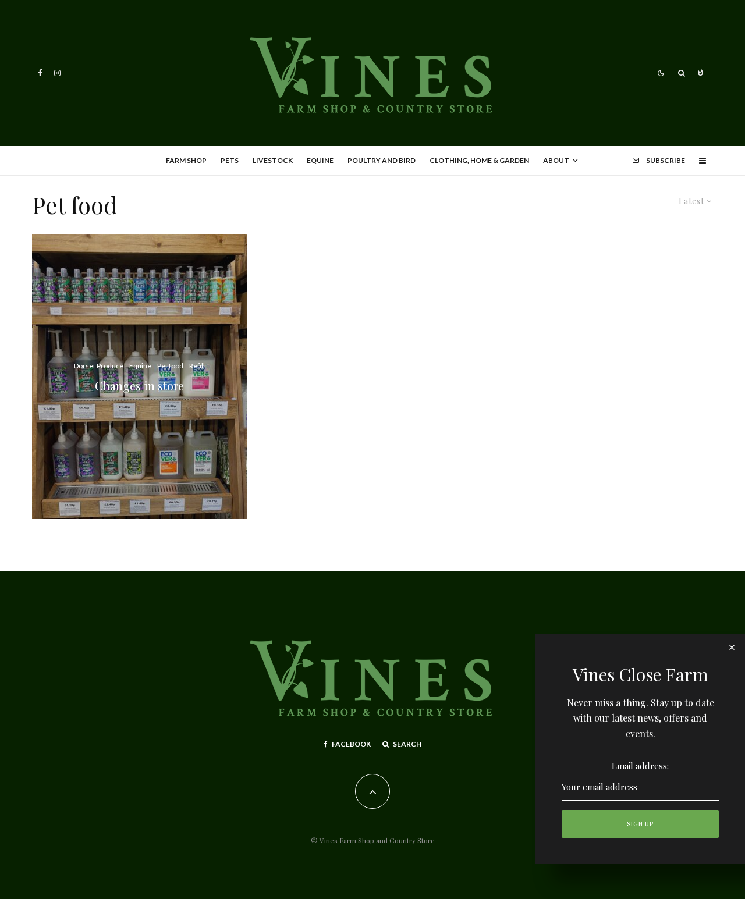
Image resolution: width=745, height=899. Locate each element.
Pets (230, 160)
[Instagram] (57, 73)
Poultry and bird (381, 160)
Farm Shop (186, 160)
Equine (320, 160)
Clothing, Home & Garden (479, 160)
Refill (197, 365)
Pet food (170, 365)
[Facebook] (40, 73)
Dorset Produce (98, 365)
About (556, 160)
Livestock (273, 160)
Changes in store (139, 386)
